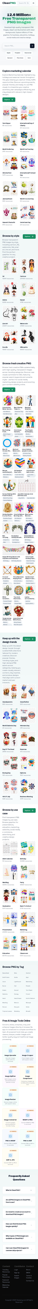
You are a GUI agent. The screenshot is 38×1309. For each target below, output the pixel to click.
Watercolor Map (17, 456)
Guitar (16, 977)
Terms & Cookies (29, 1277)
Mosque (28, 1002)
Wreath (28, 1011)
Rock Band (17, 583)
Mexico (16, 1002)
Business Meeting (26, 796)
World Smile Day (8, 149)
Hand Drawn (17, 998)
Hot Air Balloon (30, 998)
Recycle (16, 1007)
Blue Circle (6, 455)
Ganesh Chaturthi (8, 222)
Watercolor (24, 323)
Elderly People (27, 455)
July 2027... (21, 498)
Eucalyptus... (16, 542)
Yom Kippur (6, 123)
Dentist (28, 973)
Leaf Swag (15, 540)
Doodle (5, 347)
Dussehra (5, 581)
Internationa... (18, 581)
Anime (4, 300)
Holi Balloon (6, 411)
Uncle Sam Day (25, 222)
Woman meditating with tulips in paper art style (7, 473)
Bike (15, 973)
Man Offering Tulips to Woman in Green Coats (18, 410)
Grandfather (24, 702)
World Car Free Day (26, 149)
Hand (3, 998)
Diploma (23, 773)
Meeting (4, 1002)
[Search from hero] (32, 46)
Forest (28, 994)
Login (16, 1270)
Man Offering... (18, 414)
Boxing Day (6, 773)
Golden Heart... (30, 583)
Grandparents (7, 702)
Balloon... (17, 520)
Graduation (6, 906)
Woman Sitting (5, 625)
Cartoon (23, 276)
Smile (27, 1007)
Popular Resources (6, 1276)
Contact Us (30, 1281)
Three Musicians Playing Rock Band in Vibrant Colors (18, 579)
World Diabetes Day (9, 725)
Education (6, 953)
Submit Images (16, 1277)
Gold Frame (5, 977)
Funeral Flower (7, 601)
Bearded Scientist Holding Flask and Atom (29, 410)
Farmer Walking (7, 500)
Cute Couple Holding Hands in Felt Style (30, 558)
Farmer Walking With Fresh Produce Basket (9, 495)
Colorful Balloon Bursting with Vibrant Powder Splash (19, 517)
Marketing (23, 930)
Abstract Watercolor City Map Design (16, 452)
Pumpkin (17, 53)
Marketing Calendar (5, 1286)
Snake (4, 990)
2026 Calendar (7, 859)
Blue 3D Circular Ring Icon (6, 451)
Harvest (9, 58)
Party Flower (17, 622)
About (28, 1270)
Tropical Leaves (7, 1011)
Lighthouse (17, 981)
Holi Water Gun (7, 414)
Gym (27, 977)
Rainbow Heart (19, 477)
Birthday (23, 859)
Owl (15, 986)
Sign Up (16, 1273)
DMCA (28, 1273)
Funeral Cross (7, 603)
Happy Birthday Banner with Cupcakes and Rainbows (11, 557)
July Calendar (31, 498)
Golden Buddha (5, 521)
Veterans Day (27, 453)
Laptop (28, 601)
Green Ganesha (17, 437)
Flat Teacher (29, 411)
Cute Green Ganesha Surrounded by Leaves (19, 432)
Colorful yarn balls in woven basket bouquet (30, 473)
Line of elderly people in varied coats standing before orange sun (28, 452)
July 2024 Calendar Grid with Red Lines (25, 494)
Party (22, 882)
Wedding (5, 882)
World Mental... (7, 474)
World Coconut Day (27, 199)
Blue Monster (30, 520)
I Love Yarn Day (19, 474)
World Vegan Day (7, 434)
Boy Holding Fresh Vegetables (6, 431)
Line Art (5, 323)
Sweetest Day (19, 411)
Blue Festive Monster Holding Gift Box (29, 517)
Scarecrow (28, 53)
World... (28, 434)
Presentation (7, 930)
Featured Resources (6, 1281)
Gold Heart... (29, 581)
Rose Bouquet (18, 624)
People (28, 986)
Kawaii (22, 300)
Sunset (16, 990)
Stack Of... (6, 540)
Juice (4, 981)
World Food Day (7, 498)
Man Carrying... (6, 543)
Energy (16, 994)
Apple (8, 53)
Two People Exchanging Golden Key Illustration (29, 432)
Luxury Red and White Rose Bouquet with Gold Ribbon (18, 621)
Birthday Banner (16, 561)
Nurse (4, 986)
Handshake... (29, 436)
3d (3, 276)
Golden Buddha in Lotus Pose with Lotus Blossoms (7, 517)
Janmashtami (7, 199)
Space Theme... (29, 542)
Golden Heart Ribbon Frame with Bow (29, 578)
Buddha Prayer (7, 518)
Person (4, 1007)
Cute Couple (29, 563)
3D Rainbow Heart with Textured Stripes (19, 472)
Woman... (5, 477)
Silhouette (24, 347)
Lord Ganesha (19, 434)
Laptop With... (30, 603)
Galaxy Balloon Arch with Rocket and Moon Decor (29, 537)
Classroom (24, 953)
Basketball (5, 973)
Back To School (25, 906)
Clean (9, 3)
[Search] (28, 3)
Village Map (17, 603)
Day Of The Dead (8, 749)
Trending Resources (6, 1271)
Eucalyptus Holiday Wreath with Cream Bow (16, 537)
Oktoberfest (6, 173)
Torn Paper (29, 990)
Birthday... (29, 518)
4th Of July (6, 796)
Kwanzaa (23, 749)
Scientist (28, 414)
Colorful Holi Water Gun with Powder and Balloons (7, 410)
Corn (29, 58)
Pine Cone (20, 58)
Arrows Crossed (5, 584)
